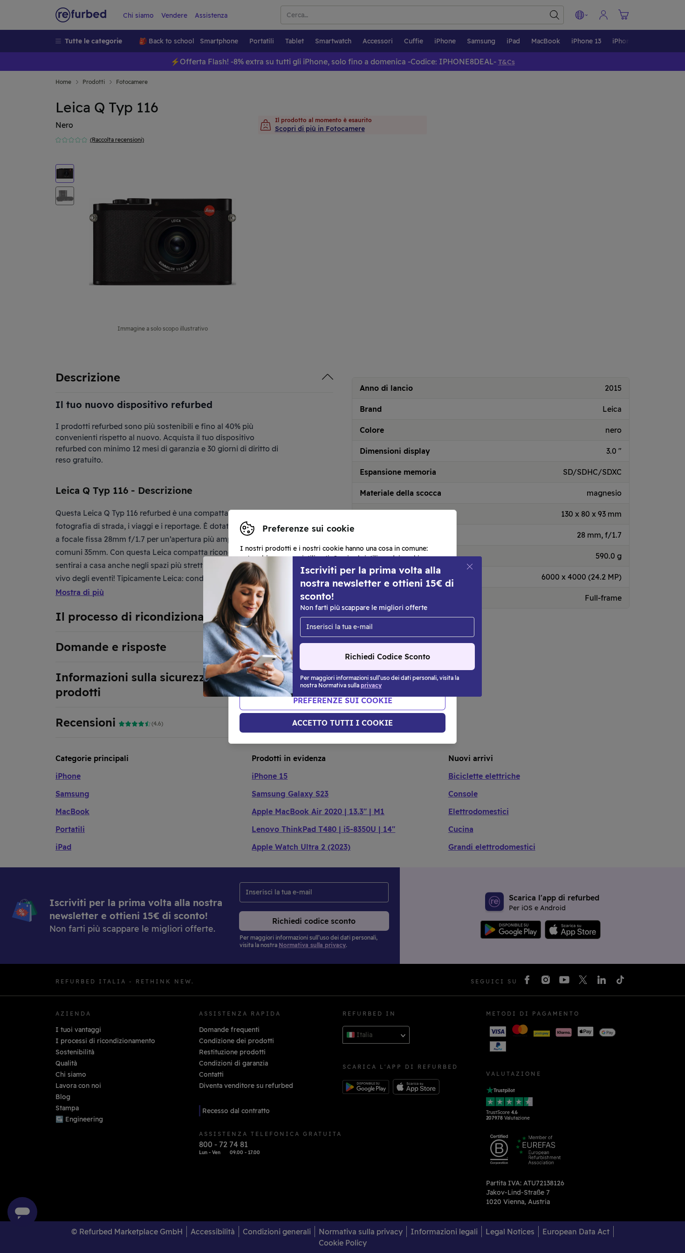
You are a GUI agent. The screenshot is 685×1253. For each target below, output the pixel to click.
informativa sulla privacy (362, 627)
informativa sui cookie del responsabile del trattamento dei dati (336, 641)
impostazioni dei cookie (353, 617)
